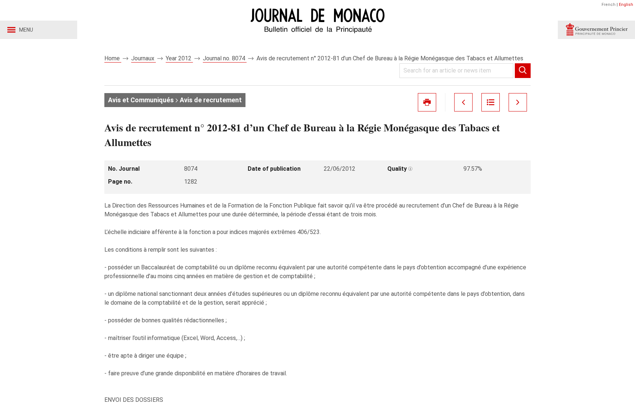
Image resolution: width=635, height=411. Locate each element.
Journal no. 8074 (225, 58)
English (626, 4)
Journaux (143, 58)
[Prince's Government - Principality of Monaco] (596, 30)
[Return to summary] (490, 102)
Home (112, 58)
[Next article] (518, 102)
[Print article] (427, 102)
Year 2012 (179, 58)
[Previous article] (463, 102)
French (609, 4)
